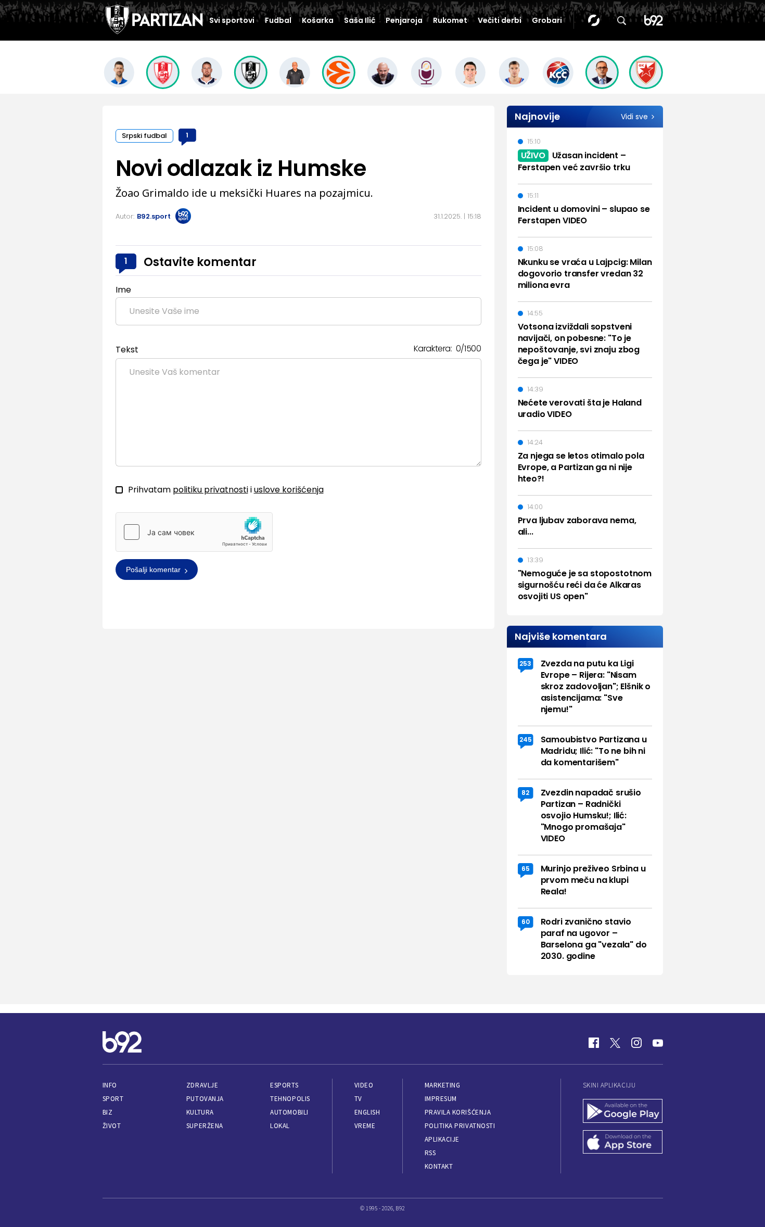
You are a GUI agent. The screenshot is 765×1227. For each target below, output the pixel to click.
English (367, 1112)
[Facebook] (594, 1043)
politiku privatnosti (210, 490)
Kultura (200, 1112)
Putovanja (205, 1098)
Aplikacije (442, 1139)
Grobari (547, 20)
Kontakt (439, 1166)
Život (112, 1125)
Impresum (441, 1098)
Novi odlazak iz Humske (241, 168)
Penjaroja (404, 20)
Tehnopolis (290, 1098)
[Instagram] (636, 1043)
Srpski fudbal (144, 136)
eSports (284, 1085)
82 (525, 792)
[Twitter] (615, 1043)
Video (364, 1085)
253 (525, 663)
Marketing (443, 1085)
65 (525, 868)
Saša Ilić (359, 20)
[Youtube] (658, 1043)
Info (110, 1085)
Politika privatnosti (460, 1125)
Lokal (280, 1125)
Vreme (365, 1125)
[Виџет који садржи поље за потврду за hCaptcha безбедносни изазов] (194, 532)
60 (525, 921)
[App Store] (623, 1143)
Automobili (289, 1112)
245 (525, 739)
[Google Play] (623, 1112)
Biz (108, 1112)
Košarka (318, 20)
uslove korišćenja (289, 490)
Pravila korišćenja (458, 1112)
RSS (430, 1152)
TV (358, 1098)
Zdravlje (202, 1085)
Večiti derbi (499, 20)
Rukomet (450, 20)
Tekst (127, 350)
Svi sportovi (231, 20)
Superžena (204, 1125)
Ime (123, 290)
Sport (113, 1098)
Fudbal (278, 20)
